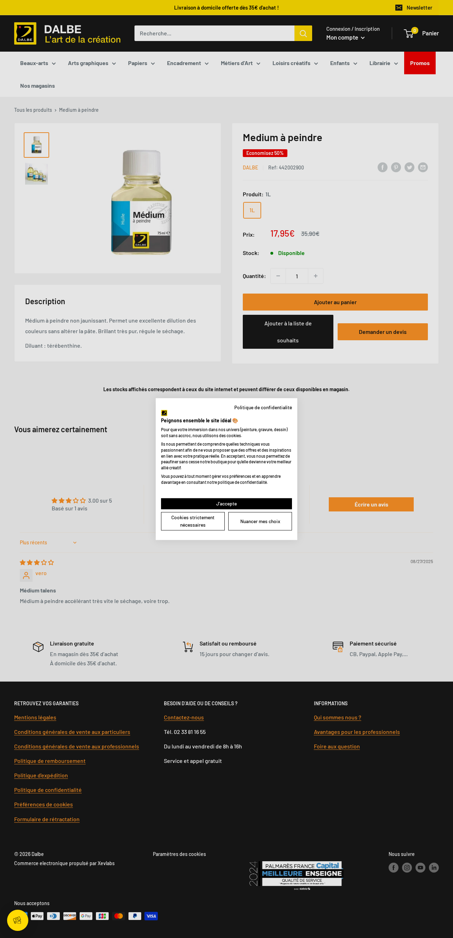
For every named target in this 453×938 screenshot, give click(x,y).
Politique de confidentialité (263, 407)
